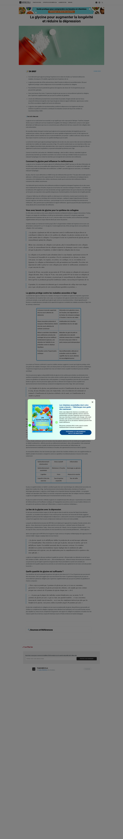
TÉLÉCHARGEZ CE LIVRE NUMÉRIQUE (75, 432)
